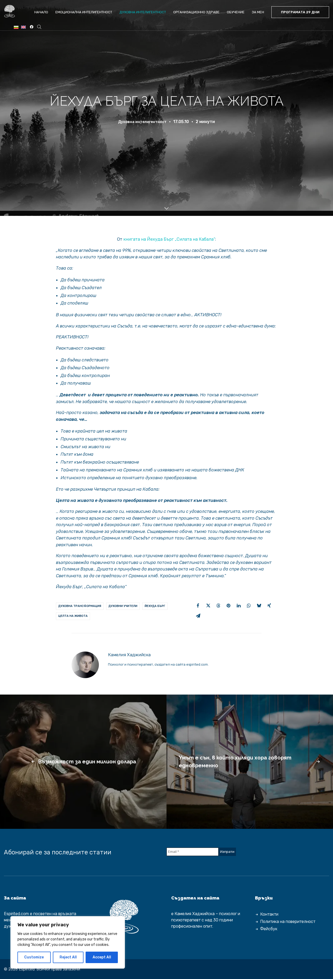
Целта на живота (73, 616)
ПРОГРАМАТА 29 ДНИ (300, 12)
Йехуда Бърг (155, 606)
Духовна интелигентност (142, 12)
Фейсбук (268, 928)
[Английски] (23, 27)
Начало (41, 12)
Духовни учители (122, 606)
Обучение (236, 12)
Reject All (68, 957)
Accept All (102, 957)
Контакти (269, 914)
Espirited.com (16, 913)
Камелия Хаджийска (129, 654)
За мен (258, 12)
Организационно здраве (196, 12)
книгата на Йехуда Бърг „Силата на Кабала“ (169, 239)
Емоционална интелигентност (83, 12)
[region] (67, 942)
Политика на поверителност (287, 921)
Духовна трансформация (79, 606)
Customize (34, 957)
